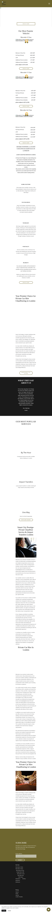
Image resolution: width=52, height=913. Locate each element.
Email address (19, 853)
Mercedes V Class (19, 868)
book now (26, 23)
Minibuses (18, 882)
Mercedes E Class (21, 873)
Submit (20, 860)
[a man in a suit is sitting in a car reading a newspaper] (26, 499)
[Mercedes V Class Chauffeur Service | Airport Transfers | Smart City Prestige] (26, 81)
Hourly (17, 893)
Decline (9, 910)
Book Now (26, 106)
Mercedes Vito (21, 875)
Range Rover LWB (20, 872)
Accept (4, 910)
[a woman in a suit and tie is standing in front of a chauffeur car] (26, 470)
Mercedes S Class (19, 867)
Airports (17, 892)
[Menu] (49, 3)
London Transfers (19, 896)
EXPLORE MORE (26, 519)
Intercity (17, 895)
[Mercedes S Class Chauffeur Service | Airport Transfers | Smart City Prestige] (26, 45)
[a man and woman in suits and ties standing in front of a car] (26, 441)
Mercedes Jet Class (26, 373)
